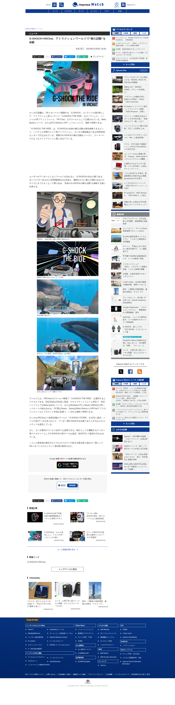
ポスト (40, 57)
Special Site (121, 70)
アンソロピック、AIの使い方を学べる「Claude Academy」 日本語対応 (136, 300)
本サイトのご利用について (34, 674)
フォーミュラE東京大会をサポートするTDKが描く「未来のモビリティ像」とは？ (135, 118)
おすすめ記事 (121, 430)
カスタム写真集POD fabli (132, 658)
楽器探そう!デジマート (86, 633)
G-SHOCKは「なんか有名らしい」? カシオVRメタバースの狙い (53, 534)
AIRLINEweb (104, 629)
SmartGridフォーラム (57, 629)
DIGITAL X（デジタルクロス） (60, 645)
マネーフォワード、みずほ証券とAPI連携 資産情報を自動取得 (135, 221)
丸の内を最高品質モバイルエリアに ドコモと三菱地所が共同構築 (134, 239)
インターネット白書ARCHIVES (39, 665)
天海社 (125, 629)
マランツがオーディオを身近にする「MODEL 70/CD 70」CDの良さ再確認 (136, 79)
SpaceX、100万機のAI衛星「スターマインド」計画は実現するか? (135, 438)
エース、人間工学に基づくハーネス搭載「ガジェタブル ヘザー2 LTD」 (135, 352)
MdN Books (104, 653)
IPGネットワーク (127, 650)
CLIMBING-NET (83, 653)
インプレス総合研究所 (35, 637)
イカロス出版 (103, 625)
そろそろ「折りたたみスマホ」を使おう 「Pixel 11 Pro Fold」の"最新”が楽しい (39, 603)
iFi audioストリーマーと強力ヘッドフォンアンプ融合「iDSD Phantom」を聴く (135, 109)
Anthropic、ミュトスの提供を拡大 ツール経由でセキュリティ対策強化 (135, 319)
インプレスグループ (122, 674)
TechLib (103, 665)
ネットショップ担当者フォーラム (61, 633)
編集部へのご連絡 (79, 674)
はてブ (71, 57)
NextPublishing (55, 661)
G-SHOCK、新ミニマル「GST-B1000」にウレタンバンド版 (135, 329)
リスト (47, 57)
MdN (100, 649)
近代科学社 (80, 657)
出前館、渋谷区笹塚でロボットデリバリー (130, 49)
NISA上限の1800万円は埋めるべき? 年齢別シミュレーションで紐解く (135, 466)
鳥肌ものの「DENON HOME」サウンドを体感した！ (135, 89)
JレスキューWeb (106, 641)
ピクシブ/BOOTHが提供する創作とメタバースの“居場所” (95, 534)
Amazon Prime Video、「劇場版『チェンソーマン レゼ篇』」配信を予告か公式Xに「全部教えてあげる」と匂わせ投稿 (131, 398)
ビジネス (68, 11)
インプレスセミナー (57, 641)
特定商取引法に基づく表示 (141, 674)
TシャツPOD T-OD (85, 637)
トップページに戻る (67, 569)
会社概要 (109, 674)
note (84, 57)
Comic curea (127, 633)
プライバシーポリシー (96, 674)
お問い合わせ (50, 674)
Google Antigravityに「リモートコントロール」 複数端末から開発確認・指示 (135, 309)
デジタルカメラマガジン (36, 657)
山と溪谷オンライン (85, 649)
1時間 (117, 33)
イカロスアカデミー (107, 645)
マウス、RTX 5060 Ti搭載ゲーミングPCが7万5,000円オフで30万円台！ (135, 146)
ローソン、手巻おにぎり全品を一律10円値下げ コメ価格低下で (134, 248)
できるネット (32, 661)
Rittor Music (80, 625)
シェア (58, 57)
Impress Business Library (58, 637)
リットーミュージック (85, 629)
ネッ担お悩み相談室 (35, 649)
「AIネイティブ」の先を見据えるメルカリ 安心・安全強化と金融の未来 (135, 456)
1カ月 (144, 33)
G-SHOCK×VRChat (36, 562)
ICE (122, 625)
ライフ (81, 11)
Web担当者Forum (34, 633)
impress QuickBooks (130, 637)
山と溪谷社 (80, 645)
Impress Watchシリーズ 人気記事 (130, 380)
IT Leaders (31, 641)
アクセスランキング (124, 29)
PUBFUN (124, 641)
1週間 (135, 33)
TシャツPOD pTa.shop (131, 654)
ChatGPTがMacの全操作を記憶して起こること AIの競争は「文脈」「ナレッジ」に (134, 342)
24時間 (125, 33)
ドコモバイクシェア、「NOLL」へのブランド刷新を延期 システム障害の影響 (135, 266)
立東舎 (80, 641)
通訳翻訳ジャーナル (107, 637)
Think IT (30, 629)
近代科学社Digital (84, 661)
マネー (107, 11)
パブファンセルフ (129, 645)
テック (55, 11)
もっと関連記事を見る (66, 549)
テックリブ (102, 661)
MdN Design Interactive (108, 657)
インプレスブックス (57, 658)
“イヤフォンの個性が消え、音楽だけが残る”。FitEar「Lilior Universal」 (135, 99)
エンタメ (94, 11)
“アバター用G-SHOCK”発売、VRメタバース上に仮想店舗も (95, 516)
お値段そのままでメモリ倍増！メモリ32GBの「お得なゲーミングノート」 (135, 166)
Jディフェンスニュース (108, 633)
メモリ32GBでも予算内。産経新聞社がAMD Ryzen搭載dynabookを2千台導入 (135, 175)
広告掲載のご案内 (64, 674)
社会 (120, 11)
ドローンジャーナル (35, 645)
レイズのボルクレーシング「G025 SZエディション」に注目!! (136, 185)
